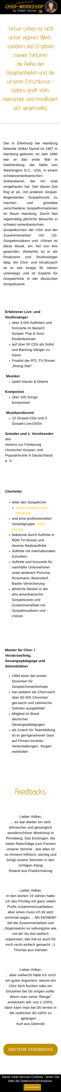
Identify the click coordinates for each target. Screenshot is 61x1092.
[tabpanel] (30, 73)
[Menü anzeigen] (40, 11)
